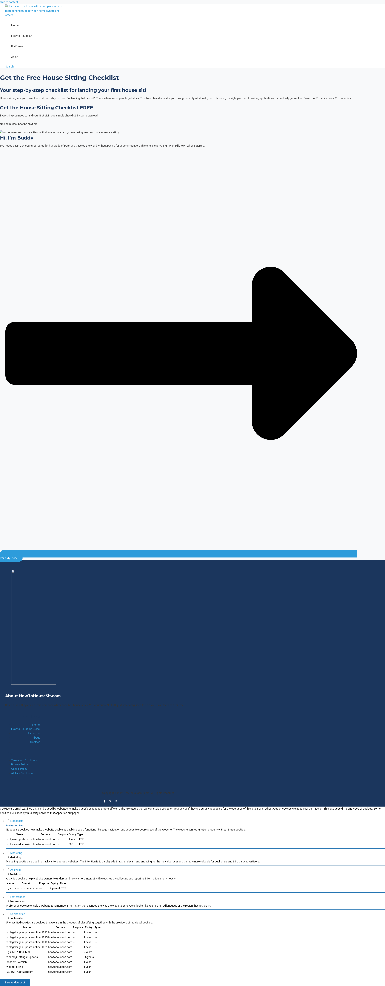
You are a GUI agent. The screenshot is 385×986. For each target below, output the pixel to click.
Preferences (17, 896)
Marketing (16, 852)
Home (15, 25)
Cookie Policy (19, 768)
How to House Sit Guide (25, 728)
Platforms (17, 46)
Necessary (16, 820)
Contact (35, 742)
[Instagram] (115, 801)
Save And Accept (15, 982)
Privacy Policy (19, 764)
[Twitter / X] (110, 801)
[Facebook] (104, 801)
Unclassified (17, 913)
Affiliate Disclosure (22, 773)
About (14, 56)
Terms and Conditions (24, 760)
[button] (9, 66)
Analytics (15, 869)
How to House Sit (21, 35)
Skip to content (9, 2)
